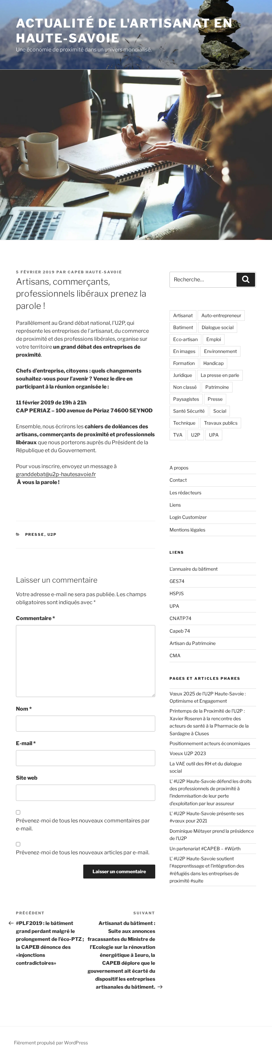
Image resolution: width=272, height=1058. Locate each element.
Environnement (220, 351)
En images (184, 351)
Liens (175, 505)
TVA (177, 435)
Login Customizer (188, 517)
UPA (214, 435)
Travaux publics (221, 423)
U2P (52, 534)
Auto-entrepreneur (221, 315)
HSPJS (177, 593)
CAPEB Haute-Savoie (95, 272)
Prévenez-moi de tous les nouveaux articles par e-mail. (82, 852)
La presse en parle (220, 375)
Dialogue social (218, 327)
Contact (178, 480)
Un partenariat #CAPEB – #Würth (205, 848)
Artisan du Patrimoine (193, 643)
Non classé (185, 387)
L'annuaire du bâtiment (194, 569)
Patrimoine (217, 387)
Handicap (213, 363)
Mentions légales (187, 529)
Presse (34, 534)
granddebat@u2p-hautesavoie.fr (56, 474)
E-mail (26, 743)
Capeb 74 (180, 631)
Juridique (182, 375)
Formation (184, 363)
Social (219, 411)
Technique (184, 423)
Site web (26, 778)
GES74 (177, 581)
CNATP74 (180, 618)
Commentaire (35, 618)
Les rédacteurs (185, 492)
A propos (179, 467)
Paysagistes (186, 399)
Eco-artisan (185, 339)
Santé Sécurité (189, 411)
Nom (24, 709)
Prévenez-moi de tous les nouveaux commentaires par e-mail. (83, 824)
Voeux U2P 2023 (188, 753)
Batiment (183, 327)
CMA (175, 655)
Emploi (213, 339)
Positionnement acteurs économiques (210, 743)
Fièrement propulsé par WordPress (51, 1042)
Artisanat (183, 315)
